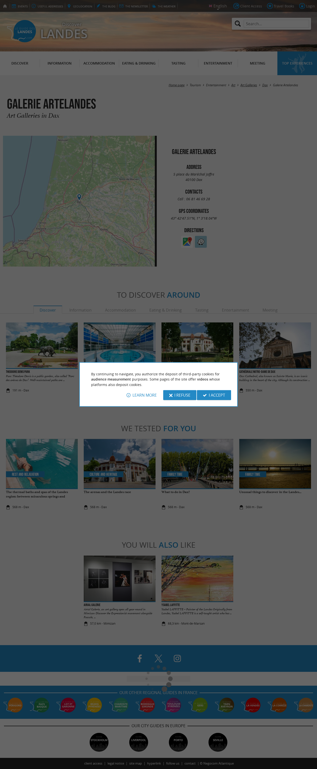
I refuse (182, 395)
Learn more (144, 395)
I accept (217, 395)
